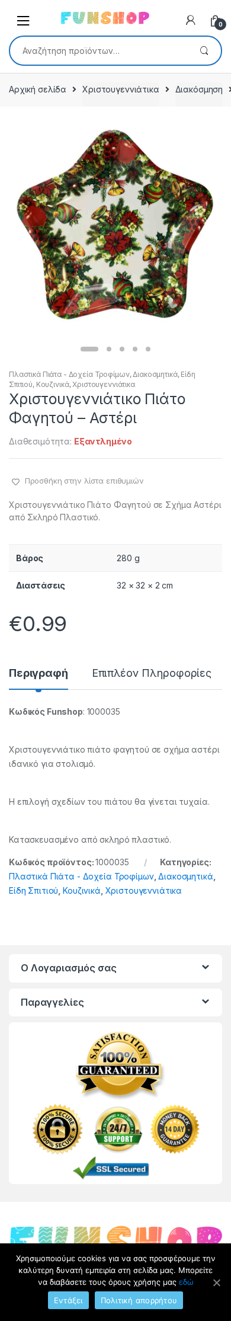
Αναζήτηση (204, 51)
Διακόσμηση (199, 89)
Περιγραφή (38, 673)
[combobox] (98, 50)
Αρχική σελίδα (37, 89)
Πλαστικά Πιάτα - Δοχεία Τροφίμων (69, 374)
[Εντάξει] (216, 1282)
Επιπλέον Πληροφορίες (151, 673)
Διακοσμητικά (155, 374)
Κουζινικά (52, 384)
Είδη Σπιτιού (33, 890)
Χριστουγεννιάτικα (120, 89)
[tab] (38, 678)
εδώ (186, 1282)
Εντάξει (68, 1300)
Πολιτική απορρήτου (139, 1300)
